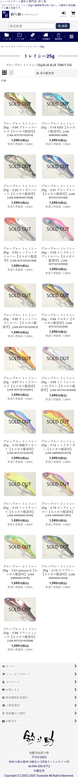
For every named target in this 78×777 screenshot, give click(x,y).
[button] (71, 37)
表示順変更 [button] (47, 73)
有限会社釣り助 (39, 752)
